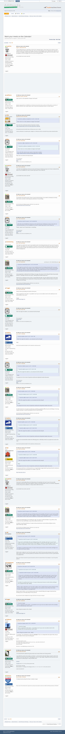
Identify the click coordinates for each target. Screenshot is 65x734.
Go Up (5, 719)
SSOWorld (8, 619)
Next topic (58, 39)
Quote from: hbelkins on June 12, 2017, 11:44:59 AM (27, 366)
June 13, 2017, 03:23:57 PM (20, 533)
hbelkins (8, 332)
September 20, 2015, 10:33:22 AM (21, 116)
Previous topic (52, 39)
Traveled (17, 663)
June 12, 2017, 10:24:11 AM (20, 309)
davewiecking (9, 241)
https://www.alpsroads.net (20, 472)
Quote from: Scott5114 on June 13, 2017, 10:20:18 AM (27, 511)
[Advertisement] (32, 26)
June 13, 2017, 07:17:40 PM (20, 563)
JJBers (7, 139)
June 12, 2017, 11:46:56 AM (20, 363)
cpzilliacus (9, 95)
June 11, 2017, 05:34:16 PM (20, 195)
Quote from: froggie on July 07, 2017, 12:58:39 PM (26, 623)
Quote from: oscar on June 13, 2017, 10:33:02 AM (26, 536)
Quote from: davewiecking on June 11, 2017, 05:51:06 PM (28, 264)
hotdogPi (8, 650)
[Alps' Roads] (5, 473)
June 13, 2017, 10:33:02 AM (20, 508)
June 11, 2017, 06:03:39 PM (20, 261)
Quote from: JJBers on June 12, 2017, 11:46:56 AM (26, 391)
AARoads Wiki (58, 10)
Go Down (6, 42)
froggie (8, 288)
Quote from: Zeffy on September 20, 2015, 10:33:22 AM (27, 143)
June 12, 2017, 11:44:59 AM (20, 333)
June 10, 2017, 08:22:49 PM (20, 140)
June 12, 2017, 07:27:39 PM (20, 449)
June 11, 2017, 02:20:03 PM (20, 166)
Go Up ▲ (60, 731)
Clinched (17, 661)
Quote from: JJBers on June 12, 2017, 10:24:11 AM (26, 336)
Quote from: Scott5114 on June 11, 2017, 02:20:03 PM (27, 221)
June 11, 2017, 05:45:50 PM (20, 218)
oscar (7, 194)
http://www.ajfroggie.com (20, 299)
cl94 (7, 532)
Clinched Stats (18, 159)
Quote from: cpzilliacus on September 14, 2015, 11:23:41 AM (28, 118)
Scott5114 (8, 46)
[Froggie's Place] (5, 303)
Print (59, 42)
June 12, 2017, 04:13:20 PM (20, 419)
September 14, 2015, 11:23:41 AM (21, 96)
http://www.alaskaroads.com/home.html (23, 205)
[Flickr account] (5, 670)
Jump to (44, 724)
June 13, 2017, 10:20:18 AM (20, 480)
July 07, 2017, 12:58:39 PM (20, 600)
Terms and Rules (55, 731)
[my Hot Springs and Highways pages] (5, 212)
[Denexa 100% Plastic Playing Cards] (5, 69)
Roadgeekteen (10, 562)
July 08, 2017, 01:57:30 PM (20, 620)
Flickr (17, 160)
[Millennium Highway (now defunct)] (5, 357)
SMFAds (4, 732)
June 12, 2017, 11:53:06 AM (20, 388)
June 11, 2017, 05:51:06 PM (20, 243)
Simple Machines (11, 731)
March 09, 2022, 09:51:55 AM (21, 651)
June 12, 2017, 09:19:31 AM (20, 289)
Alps (7, 447)
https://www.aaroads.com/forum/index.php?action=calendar (28, 126)
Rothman (8, 675)
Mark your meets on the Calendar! (22, 46)
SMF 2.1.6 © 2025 (6, 731)
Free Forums (9, 732)
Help (51, 731)
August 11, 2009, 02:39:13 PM (21, 47)
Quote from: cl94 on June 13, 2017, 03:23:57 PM (26, 566)
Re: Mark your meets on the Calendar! (23, 95)
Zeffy (7, 115)
